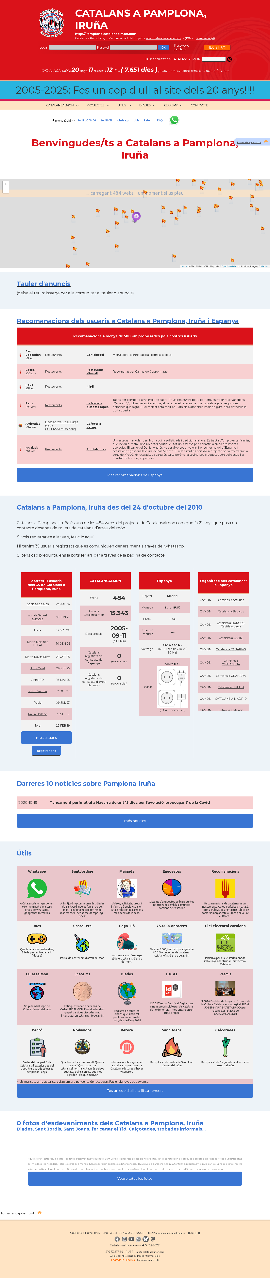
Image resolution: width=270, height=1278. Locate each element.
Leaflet (184, 266)
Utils (136, 120)
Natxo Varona (37, 691)
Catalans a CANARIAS (231, 649)
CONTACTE (199, 105)
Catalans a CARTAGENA (231, 662)
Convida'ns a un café (148, 1259)
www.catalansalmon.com (163, 38)
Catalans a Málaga (230, 710)
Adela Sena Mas (38, 604)
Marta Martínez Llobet (37, 643)
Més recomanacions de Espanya (135, 475)
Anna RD (37, 680)
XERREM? (170, 105)
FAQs (160, 120)
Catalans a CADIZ (231, 638)
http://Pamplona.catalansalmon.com (167, 1232)
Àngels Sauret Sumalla (37, 617)
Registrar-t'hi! (46, 750)
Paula (38, 702)
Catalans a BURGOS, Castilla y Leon (231, 624)
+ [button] (6, 184)
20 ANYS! (106, 120)
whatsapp (174, 546)
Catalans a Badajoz (231, 611)
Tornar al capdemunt (17, 1213)
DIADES (145, 105)
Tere (38, 725)
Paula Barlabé (37, 714)
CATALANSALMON (60, 105)
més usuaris (46, 738)
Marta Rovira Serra (37, 657)
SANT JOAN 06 (86, 120)
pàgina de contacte (146, 555)
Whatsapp (123, 120)
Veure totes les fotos (135, 1178)
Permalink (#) (205, 38)
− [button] (6, 190)
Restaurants (53, 355)
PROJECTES (95, 105)
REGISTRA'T (217, 47)
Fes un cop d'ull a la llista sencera (135, 1091)
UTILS (122, 105)
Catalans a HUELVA (231, 687)
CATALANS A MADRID (231, 699)
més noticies (135, 821)
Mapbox (265, 266)
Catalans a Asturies (231, 600)
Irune (37, 630)
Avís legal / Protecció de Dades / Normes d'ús (135, 1255)
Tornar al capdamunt (249, 142)
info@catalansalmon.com (150, 1251)
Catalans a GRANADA (231, 676)
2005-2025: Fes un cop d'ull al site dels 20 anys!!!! (135, 90)
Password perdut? (181, 47)
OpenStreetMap (229, 266)
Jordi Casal (37, 668)
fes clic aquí (82, 537)
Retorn (148, 120)
